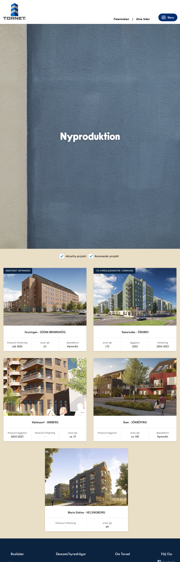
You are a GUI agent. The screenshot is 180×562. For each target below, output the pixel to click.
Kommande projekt (107, 256)
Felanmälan (121, 19)
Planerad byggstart (17, 433)
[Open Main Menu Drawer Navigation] (167, 17)
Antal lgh (45, 342)
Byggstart (135, 342)
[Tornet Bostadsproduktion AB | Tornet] (14, 12)
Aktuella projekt (76, 256)
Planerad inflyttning (17, 342)
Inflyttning (162, 342)
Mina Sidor (143, 19)
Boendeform (73, 342)
